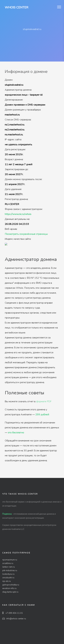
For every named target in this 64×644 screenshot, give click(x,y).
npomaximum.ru (9, 559)
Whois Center (16, 7)
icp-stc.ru (6, 581)
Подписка (7, 514)
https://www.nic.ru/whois (18, 214)
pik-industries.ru (9, 570)
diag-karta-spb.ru (10, 592)
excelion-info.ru (9, 588)
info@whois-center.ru (16, 618)
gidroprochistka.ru (10, 584)
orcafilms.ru (7, 563)
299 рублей (42, 414)
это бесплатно (16, 432)
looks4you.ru (8, 574)
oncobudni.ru (8, 577)
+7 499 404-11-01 (14, 613)
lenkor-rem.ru (8, 567)
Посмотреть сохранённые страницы (26, 234)
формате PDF (43, 401)
